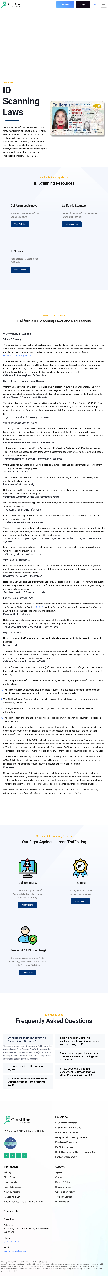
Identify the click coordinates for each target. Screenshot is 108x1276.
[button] (28, 1039)
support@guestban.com (15, 1251)
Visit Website (19, 224)
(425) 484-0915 (12, 1241)
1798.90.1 (40, 607)
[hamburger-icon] (104, 5)
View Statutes (72, 224)
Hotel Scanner (20, 269)
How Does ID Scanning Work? (17, 355)
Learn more (28, 972)
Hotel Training (80, 901)
